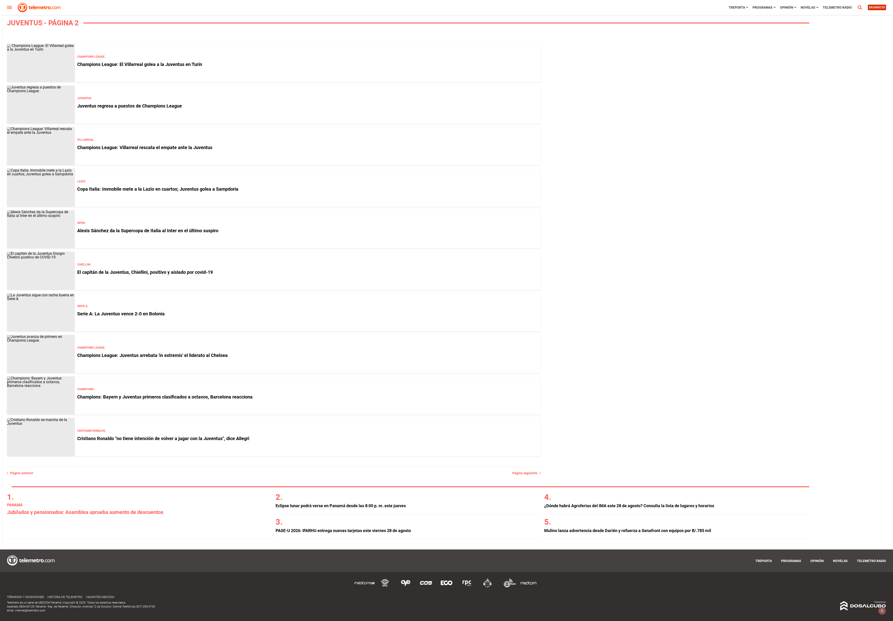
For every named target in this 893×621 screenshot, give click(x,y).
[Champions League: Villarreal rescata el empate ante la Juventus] (41, 146)
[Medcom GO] (364, 586)
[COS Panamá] (426, 586)
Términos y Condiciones (25, 597)
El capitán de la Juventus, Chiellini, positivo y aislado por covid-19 (145, 272)
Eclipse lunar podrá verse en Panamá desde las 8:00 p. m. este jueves (341, 505)
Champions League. (91, 56)
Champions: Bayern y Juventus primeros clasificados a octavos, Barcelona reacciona (165, 397)
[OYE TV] (405, 586)
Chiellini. (84, 264)
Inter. (81, 223)
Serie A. (82, 306)
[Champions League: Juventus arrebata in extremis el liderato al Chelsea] (41, 354)
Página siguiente (526, 473)
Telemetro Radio (837, 7)
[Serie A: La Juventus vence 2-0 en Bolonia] (41, 312)
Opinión (786, 7)
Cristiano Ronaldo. (91, 430)
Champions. (85, 389)
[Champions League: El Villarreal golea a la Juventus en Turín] (41, 63)
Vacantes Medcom (100, 597)
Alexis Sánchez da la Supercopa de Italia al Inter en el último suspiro (147, 230)
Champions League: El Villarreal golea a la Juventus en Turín (139, 64)
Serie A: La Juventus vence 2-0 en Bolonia (121, 314)
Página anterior (20, 473)
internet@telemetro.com (30, 610)
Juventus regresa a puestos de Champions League (129, 106)
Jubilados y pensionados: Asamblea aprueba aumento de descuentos (85, 512)
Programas (763, 7)
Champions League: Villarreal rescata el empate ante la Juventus (144, 147)
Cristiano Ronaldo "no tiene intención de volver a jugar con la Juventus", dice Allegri (163, 438)
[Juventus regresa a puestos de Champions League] (41, 104)
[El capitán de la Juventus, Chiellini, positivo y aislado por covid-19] (41, 271)
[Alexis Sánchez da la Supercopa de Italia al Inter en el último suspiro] (41, 229)
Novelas (808, 7)
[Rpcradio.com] (467, 586)
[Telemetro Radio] (508, 586)
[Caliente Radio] (487, 586)
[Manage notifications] (882, 610)
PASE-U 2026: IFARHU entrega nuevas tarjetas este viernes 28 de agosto (343, 530)
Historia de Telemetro (64, 597)
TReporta (737, 7)
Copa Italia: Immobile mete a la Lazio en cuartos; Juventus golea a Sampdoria (157, 189)
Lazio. (81, 181)
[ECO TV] (446, 586)
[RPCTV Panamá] (385, 586)
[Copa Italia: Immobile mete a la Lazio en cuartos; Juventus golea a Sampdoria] (41, 188)
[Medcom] (528, 586)
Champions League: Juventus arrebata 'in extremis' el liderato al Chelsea (152, 355)
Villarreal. (86, 139)
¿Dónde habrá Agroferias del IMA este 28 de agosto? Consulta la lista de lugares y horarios (629, 505)
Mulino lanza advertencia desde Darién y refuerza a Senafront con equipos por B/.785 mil (627, 530)
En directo (877, 7)
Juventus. (84, 98)
